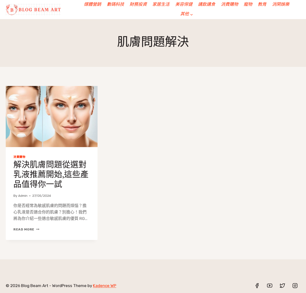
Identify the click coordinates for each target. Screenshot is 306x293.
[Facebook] (257, 285)
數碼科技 (115, 5)
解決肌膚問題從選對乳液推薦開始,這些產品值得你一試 (50, 175)
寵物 (248, 5)
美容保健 (183, 5)
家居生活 (160, 5)
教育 (262, 5)
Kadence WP (104, 285)
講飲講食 (206, 5)
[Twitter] (282, 285)
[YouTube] (269, 285)
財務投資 (138, 5)
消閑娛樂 (280, 5)
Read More (26, 229)
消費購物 (229, 5)
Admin (22, 195)
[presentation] (52, 116)
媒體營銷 (92, 5)
